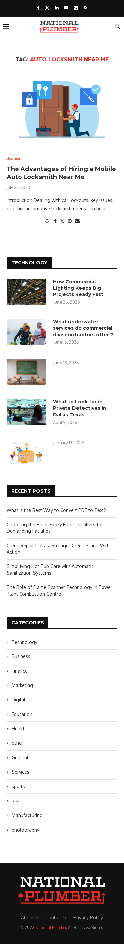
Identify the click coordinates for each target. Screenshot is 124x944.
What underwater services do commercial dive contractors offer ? (83, 328)
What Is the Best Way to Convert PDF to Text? (56, 510)
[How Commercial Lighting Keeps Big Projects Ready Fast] (26, 292)
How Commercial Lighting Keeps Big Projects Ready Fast (78, 288)
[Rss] (85, 7)
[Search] (117, 26)
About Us (31, 917)
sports (18, 786)
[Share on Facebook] (55, 221)
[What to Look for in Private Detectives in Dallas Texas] (26, 412)
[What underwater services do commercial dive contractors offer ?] (26, 332)
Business (21, 656)
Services (20, 772)
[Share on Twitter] (62, 221)
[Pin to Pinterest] (70, 221)
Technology (24, 642)
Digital (18, 699)
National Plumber (50, 927)
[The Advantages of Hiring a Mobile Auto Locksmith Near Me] (62, 109)
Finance (20, 671)
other (17, 743)
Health (19, 728)
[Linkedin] (57, 7)
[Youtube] (66, 7)
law (15, 800)
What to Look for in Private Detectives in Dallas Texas (79, 408)
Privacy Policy (88, 917)
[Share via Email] (77, 221)
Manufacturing (27, 815)
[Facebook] (38, 7)
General (20, 757)
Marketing (22, 685)
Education (22, 714)
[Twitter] (47, 7)
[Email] (76, 7)
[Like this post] (47, 221)
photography (25, 829)
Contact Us (57, 917)
